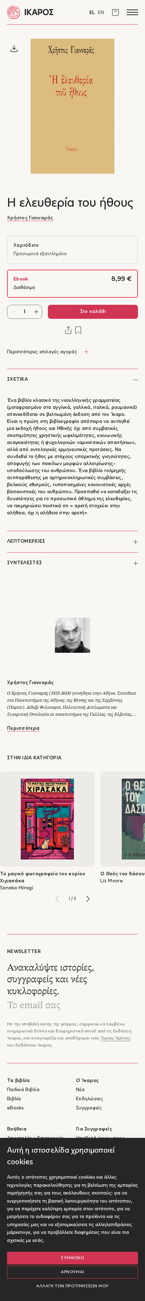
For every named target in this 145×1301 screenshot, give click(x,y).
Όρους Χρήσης (116, 1038)
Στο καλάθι (93, 311)
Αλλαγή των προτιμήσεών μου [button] (72, 1286)
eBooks (15, 1108)
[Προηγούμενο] (57, 899)
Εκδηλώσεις (89, 1099)
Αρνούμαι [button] (72, 1272)
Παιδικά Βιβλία (23, 1090)
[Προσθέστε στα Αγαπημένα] (78, 330)
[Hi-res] (14, 48)
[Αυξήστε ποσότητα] (36, 312)
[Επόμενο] (88, 899)
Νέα (80, 1090)
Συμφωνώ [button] (72, 1258)
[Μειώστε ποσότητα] (13, 312)
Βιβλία (14, 1099)
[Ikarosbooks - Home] (39, 12)
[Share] (68, 330)
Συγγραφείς (89, 1108)
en (101, 13)
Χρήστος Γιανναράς (30, 218)
